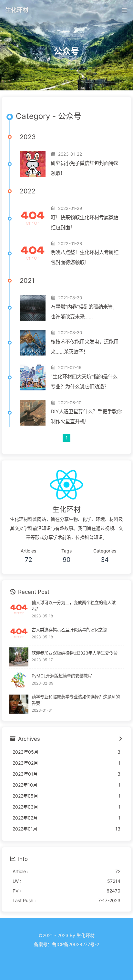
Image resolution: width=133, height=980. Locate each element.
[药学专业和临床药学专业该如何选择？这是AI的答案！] (18, 704)
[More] (120, 739)
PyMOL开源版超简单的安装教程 (62, 675)
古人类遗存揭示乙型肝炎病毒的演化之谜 (69, 629)
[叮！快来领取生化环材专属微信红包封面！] (33, 219)
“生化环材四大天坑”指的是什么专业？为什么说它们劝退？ (84, 382)
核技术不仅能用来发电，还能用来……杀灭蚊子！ (84, 347)
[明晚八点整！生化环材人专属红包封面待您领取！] (33, 253)
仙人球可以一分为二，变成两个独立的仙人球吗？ (74, 606)
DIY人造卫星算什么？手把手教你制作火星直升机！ (86, 416)
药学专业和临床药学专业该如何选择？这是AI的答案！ (76, 700)
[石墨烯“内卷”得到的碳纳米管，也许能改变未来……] (33, 308)
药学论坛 (66, 962)
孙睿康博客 (66, 953)
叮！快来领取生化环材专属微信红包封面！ (84, 222)
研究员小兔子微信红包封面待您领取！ (84, 168)
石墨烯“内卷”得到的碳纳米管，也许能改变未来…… (84, 312)
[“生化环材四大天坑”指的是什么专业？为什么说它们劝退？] (33, 377)
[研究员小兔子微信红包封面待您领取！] (33, 164)
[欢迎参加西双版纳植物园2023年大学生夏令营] (18, 656)
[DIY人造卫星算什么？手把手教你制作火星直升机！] (33, 413)
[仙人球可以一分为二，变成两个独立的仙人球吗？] (18, 609)
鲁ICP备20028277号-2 (75, 944)
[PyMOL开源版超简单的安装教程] (18, 680)
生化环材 (16, 9)
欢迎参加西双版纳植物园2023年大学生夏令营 (75, 652)
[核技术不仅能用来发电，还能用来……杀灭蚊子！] (33, 343)
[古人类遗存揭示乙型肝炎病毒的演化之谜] (18, 633)
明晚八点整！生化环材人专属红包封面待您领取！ (84, 257)
